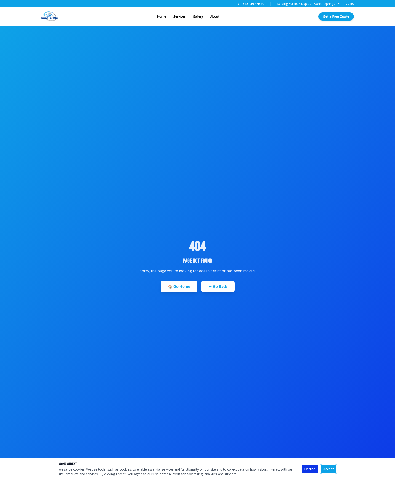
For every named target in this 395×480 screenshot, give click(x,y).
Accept (328, 469)
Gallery (198, 16)
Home (161, 16)
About (214, 16)
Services (179, 16)
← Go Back (217, 286)
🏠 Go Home (179, 286)
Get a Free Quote (336, 16)
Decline (309, 469)
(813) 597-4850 (253, 3)
